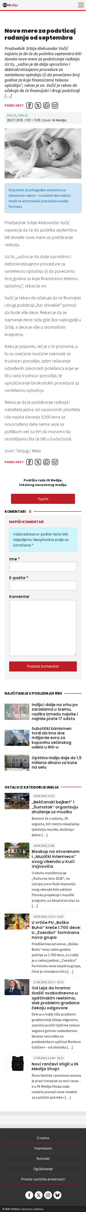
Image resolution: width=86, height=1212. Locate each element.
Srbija (23, 115)
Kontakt (43, 1158)
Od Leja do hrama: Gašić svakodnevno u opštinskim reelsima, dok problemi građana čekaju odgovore (56, 997)
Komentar (19, 596)
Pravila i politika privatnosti (43, 1179)
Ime (14, 559)
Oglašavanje (43, 1168)
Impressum (43, 1148)
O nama (43, 1138)
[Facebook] (29, 1195)
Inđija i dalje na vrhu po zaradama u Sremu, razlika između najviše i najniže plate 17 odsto (55, 711)
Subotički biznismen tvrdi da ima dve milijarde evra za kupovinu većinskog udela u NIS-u (52, 738)
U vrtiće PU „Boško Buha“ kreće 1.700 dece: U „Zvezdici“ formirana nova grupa (56, 930)
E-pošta (18, 577)
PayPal (43, 499)
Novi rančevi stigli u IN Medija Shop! (55, 1066)
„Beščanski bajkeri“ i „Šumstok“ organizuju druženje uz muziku (55, 807)
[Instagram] (47, 1195)
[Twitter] (38, 1195)
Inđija (11, 115)
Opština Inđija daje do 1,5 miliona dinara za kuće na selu (56, 763)
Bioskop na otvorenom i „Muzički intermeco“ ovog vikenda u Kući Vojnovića (56, 859)
